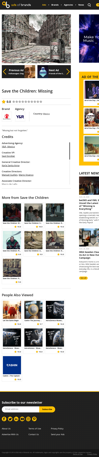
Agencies (68, 5)
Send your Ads (57, 434)
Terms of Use (34, 429)
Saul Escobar (8, 156)
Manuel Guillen (10, 175)
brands (21, 5)
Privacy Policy (57, 429)
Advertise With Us (10, 434)
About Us (6, 429)
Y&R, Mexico (8, 147)
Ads (44, 5)
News (81, 5)
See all (83, 278)
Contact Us (33, 434)
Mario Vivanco (26, 175)
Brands (55, 5)
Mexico (46, 114)
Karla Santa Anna (10, 166)
